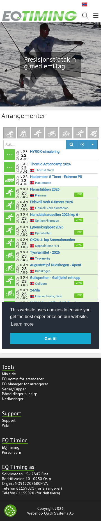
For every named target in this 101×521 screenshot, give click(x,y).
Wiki (5, 425)
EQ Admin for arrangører (23, 378)
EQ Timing (10, 447)
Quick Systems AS (59, 513)
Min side (9, 373)
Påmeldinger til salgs (20, 393)
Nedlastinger (13, 398)
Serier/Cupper (14, 389)
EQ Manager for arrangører (25, 383)
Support (8, 420)
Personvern (11, 452)
